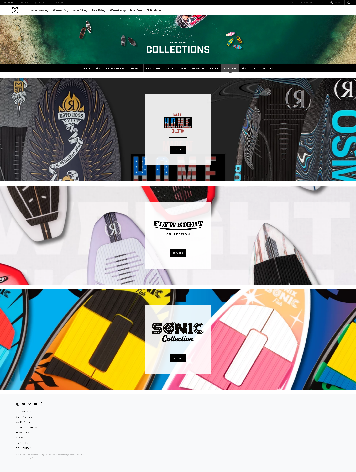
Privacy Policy (31, 458)
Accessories (198, 68)
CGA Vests (135, 68)
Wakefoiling (80, 10)
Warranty (23, 422)
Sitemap (19, 458)
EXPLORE (178, 150)
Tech (254, 68)
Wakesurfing (60, 10)
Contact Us (24, 417)
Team (19, 437)
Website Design (62, 455)
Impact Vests (153, 68)
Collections (230, 68)
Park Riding (99, 10)
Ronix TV (22, 443)
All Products (154, 10)
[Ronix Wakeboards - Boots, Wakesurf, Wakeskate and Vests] (15, 10)
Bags (183, 68)
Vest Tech (268, 68)
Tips (244, 68)
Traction (170, 68)
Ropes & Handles (115, 68)
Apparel (214, 68)
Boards (86, 68)
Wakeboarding (40, 10)
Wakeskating (118, 10)
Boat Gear (136, 10)
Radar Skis (23, 411)
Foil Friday (24, 448)
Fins (98, 68)
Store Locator (26, 427)
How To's (22, 432)
